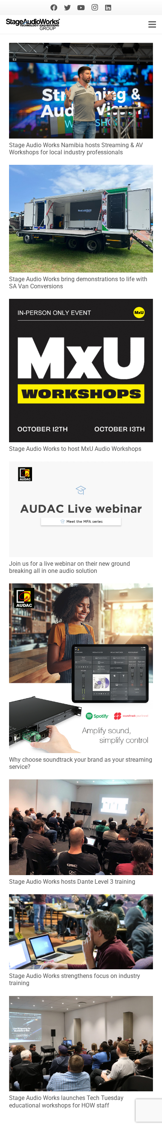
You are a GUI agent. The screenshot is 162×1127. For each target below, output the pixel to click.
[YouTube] (81, 7)
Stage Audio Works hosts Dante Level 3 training (72, 881)
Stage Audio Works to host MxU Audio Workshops (75, 448)
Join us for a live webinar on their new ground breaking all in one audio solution (69, 567)
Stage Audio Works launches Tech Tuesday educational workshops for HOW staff (66, 1101)
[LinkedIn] (108, 7)
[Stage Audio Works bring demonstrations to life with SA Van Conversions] (81, 169)
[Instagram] (94, 7)
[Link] (33, 24)
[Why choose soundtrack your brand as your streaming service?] (81, 588)
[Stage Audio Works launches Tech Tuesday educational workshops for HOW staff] (81, 1001)
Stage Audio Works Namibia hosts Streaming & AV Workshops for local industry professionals (76, 149)
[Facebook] (54, 7)
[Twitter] (67, 7)
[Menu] (152, 24)
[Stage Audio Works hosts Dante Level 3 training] (81, 784)
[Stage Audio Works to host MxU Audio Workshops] (81, 303)
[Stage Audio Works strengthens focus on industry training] (81, 899)
